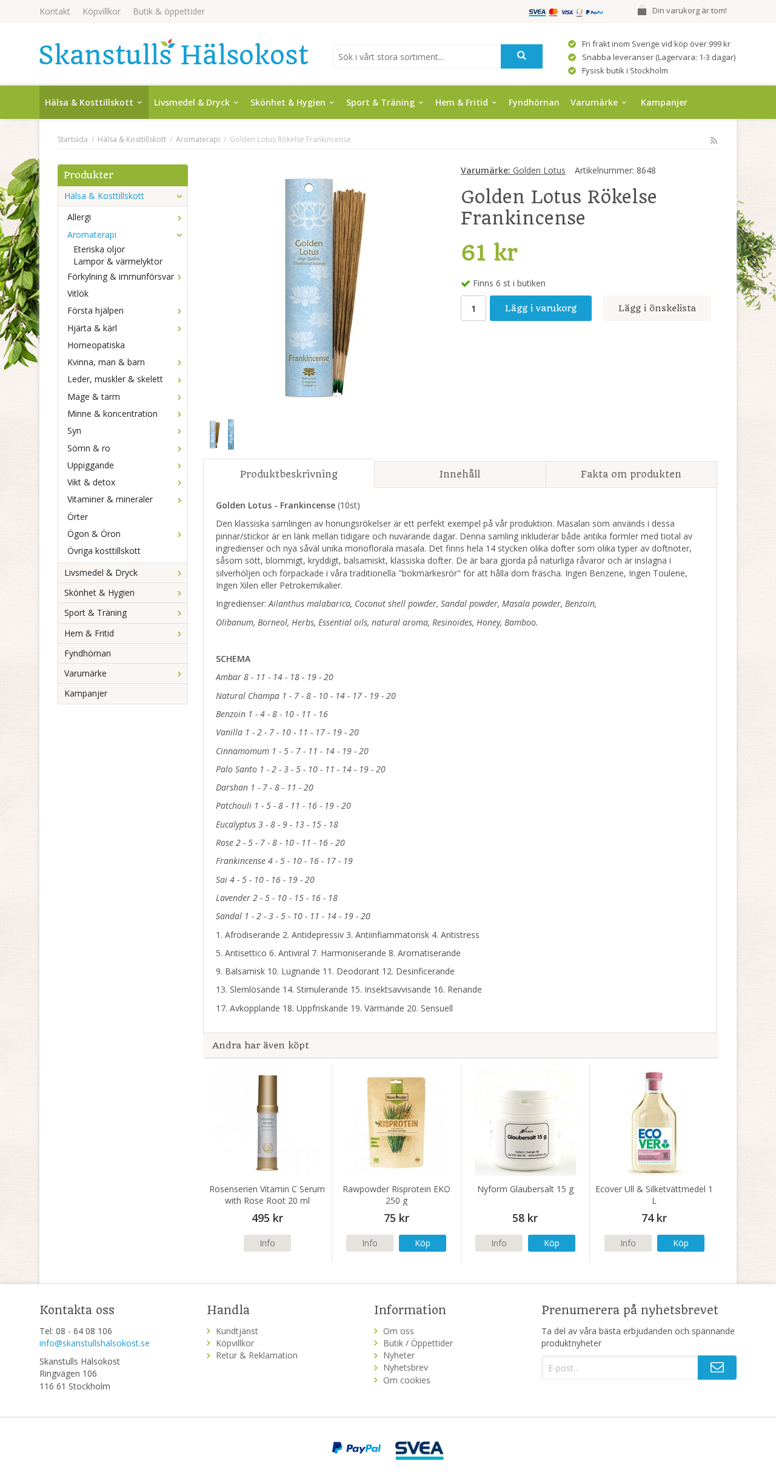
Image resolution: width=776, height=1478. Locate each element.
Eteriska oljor (99, 249)
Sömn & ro (88, 448)
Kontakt (54, 11)
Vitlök (78, 293)
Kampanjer (664, 102)
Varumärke (594, 102)
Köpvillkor (101, 11)
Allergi (79, 217)
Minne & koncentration (112, 413)
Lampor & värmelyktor (117, 261)
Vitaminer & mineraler (110, 499)
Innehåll (460, 474)
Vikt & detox (91, 482)
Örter (77, 516)
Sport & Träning (380, 102)
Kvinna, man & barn (106, 362)
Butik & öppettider (169, 11)
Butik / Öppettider (418, 1343)
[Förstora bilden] (319, 285)
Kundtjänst (237, 1331)
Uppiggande (90, 465)
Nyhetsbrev (405, 1367)
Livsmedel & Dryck (192, 102)
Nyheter (399, 1355)
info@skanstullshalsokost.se (94, 1343)
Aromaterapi (91, 234)
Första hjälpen (95, 310)
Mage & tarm (93, 396)
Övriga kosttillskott (104, 550)
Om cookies (406, 1380)
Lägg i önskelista (657, 308)
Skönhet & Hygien (288, 102)
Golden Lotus (513, 170)
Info (267, 1243)
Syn (74, 430)
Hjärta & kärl (92, 328)
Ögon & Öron (94, 533)
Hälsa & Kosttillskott (89, 102)
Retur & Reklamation (257, 1355)
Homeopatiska (96, 345)
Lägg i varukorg (541, 308)
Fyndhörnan (534, 102)
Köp (422, 1243)
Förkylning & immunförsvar (120, 276)
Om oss (398, 1331)
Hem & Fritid (461, 102)
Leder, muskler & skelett (115, 379)
